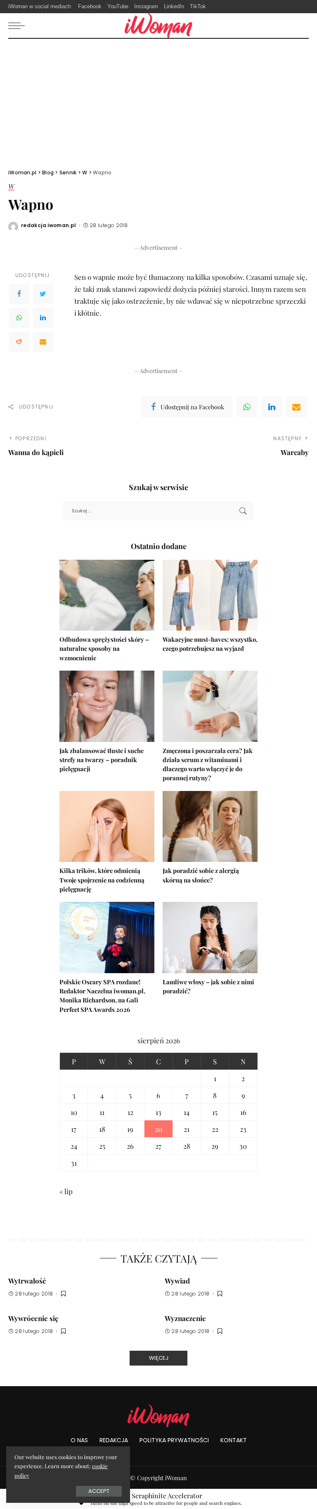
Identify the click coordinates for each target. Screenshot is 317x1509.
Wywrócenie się (33, 1318)
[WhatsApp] (19, 318)
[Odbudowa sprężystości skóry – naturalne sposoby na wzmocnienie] (106, 595)
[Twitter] (43, 294)
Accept (98, 1491)
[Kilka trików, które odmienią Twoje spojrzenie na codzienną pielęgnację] (106, 826)
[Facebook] (19, 294)
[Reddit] (19, 342)
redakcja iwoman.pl (48, 225)
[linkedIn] (271, 407)
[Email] (43, 342)
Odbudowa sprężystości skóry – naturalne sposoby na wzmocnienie (104, 648)
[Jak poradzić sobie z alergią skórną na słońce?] (210, 826)
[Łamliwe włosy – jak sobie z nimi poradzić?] (210, 937)
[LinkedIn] (43, 318)
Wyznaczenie (185, 1318)
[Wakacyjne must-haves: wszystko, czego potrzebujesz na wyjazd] (210, 595)
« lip (66, 1191)
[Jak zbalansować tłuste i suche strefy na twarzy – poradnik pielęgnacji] (106, 706)
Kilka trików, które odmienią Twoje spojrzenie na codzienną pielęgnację (101, 879)
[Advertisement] (158, 100)
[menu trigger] (18, 25)
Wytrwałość (27, 1280)
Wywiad (177, 1280)
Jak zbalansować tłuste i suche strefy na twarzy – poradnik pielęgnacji (101, 759)
